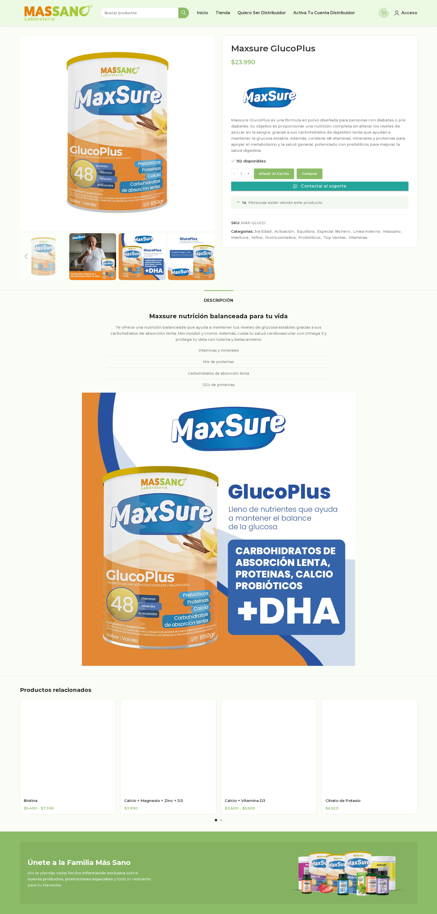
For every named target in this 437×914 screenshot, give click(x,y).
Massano (392, 231)
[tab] (218, 298)
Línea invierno (366, 231)
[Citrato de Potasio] (369, 747)
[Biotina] (68, 747)
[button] (26, 256)
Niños (257, 237)
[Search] (183, 13)
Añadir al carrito (274, 174)
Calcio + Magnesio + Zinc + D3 (153, 800)
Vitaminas (357, 237)
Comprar (309, 174)
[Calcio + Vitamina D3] (269, 747)
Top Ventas (334, 237)
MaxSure (240, 237)
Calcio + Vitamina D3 (245, 800)
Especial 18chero (333, 231)
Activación (284, 231)
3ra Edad (263, 231)
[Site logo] (58, 12)
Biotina (30, 800)
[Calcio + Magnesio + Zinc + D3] (168, 747)
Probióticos (309, 237)
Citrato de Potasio (342, 800)
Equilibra (305, 231)
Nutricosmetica (280, 237)
